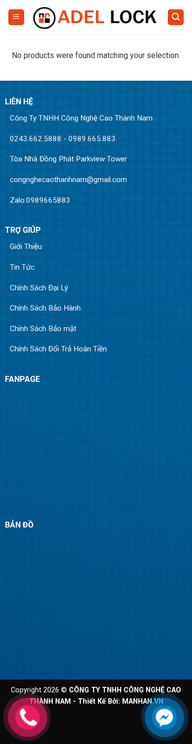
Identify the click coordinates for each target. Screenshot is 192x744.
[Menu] (16, 17)
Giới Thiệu (26, 246)
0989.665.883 (92, 138)
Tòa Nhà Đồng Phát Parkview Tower (68, 159)
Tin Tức (22, 267)
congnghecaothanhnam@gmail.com (68, 179)
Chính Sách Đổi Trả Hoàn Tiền (58, 348)
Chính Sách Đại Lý (39, 287)
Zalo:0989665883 (40, 200)
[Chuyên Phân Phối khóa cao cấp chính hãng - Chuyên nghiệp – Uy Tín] (96, 17)
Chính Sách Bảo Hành (45, 308)
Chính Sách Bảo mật (43, 328)
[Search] (176, 17)
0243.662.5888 (36, 138)
